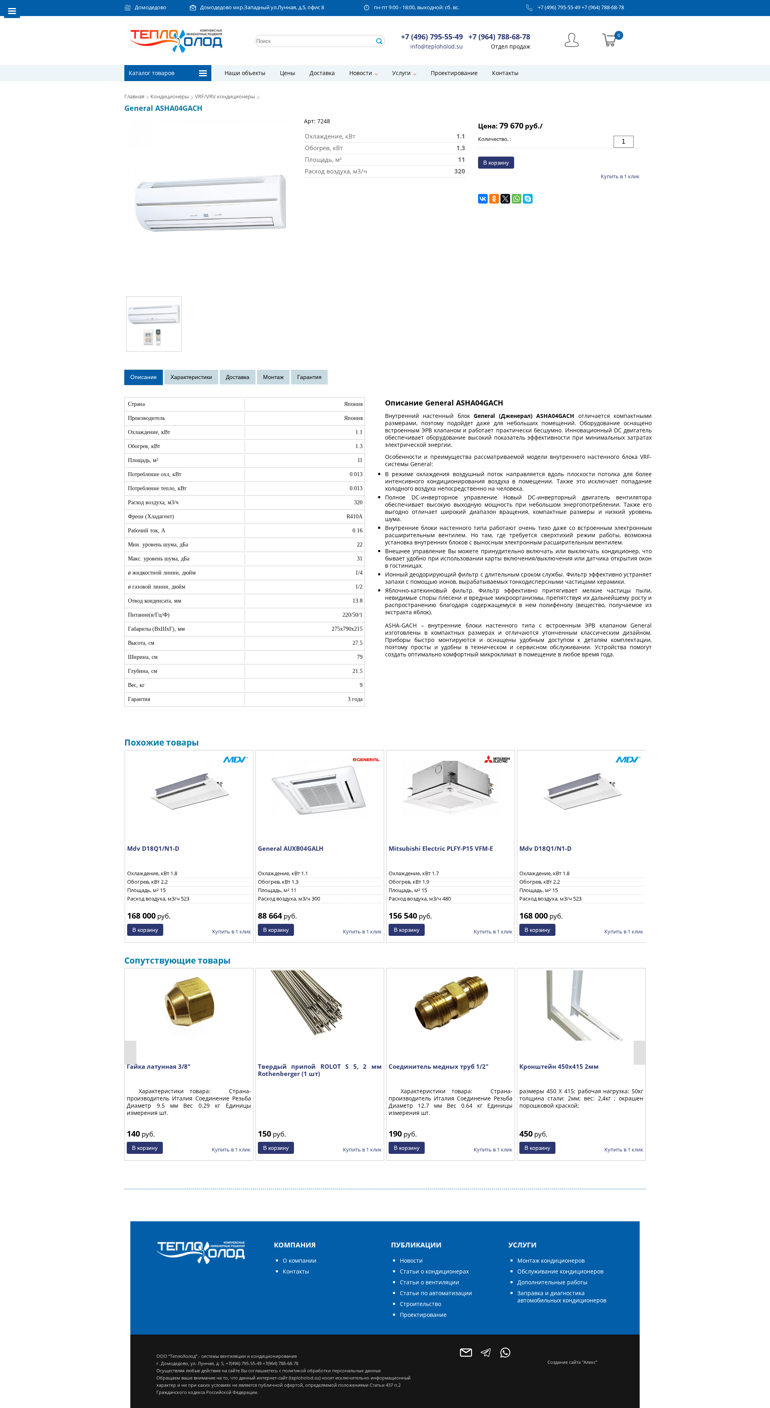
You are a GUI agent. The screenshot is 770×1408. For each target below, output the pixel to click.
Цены (287, 73)
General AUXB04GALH (290, 848)
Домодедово (150, 7)
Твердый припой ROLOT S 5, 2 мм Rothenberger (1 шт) (320, 1070)
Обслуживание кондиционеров (560, 1271)
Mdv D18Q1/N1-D (153, 848)
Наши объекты (245, 73)
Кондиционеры (169, 96)
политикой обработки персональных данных (331, 1370)
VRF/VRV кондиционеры (225, 96)
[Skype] (528, 199)
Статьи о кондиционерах (434, 1271)
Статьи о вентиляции (429, 1282)
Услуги (401, 73)
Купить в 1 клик (620, 176)
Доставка (322, 73)
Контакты (505, 73)
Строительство (420, 1304)
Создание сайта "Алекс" (572, 1362)
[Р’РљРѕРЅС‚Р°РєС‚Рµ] (483, 199)
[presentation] (130, 1053)
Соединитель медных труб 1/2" (438, 1066)
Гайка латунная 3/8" (158, 1066)
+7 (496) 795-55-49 (559, 7)
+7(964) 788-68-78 (280, 1363)
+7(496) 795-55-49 (243, 1363)
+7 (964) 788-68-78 (603, 7)
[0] (609, 39)
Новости (360, 73)
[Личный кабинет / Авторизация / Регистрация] (572, 39)
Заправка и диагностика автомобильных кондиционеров (561, 1296)
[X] (505, 199)
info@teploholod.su (436, 46)
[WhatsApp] (516, 199)
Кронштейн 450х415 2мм (559, 1066)
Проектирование (454, 73)
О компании (299, 1260)
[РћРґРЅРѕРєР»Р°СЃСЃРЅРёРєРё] (494, 199)
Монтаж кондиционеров (551, 1260)
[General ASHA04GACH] (210, 203)
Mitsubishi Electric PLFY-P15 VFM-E (441, 848)
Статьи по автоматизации (436, 1293)
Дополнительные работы (552, 1282)
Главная (134, 96)
